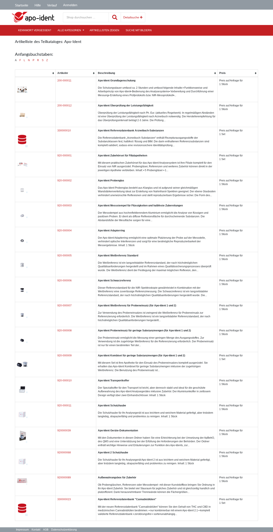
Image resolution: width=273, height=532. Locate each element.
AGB (45, 529)
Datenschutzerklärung (64, 529)
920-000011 (64, 405)
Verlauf (52, 5)
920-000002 (64, 180)
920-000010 (64, 380)
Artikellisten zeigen (104, 30)
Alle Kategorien (69, 30)
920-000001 (64, 155)
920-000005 (64, 255)
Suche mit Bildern (139, 30)
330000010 (64, 130)
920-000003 (64, 205)
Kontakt (36, 529)
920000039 (64, 430)
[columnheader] (35, 73)
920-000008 (64, 330)
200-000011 (64, 80)
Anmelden (70, 5)
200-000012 (64, 105)
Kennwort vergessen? (34, 30)
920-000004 (64, 230)
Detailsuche (131, 17)
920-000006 (64, 280)
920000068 (64, 452)
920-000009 (64, 355)
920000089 (64, 477)
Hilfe (38, 5)
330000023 (64, 499)
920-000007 (64, 305)
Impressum (22, 529)
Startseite (21, 5)
